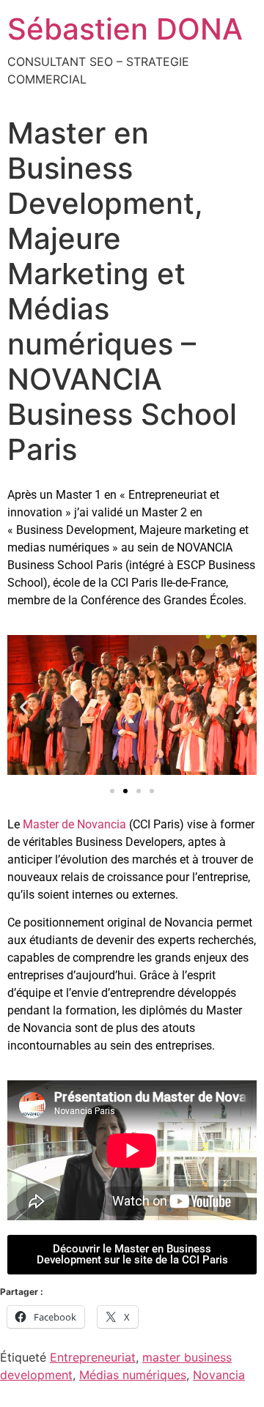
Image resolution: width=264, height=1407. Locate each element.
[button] (24, 707)
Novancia (219, 1374)
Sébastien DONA (125, 29)
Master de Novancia (74, 824)
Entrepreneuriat (93, 1357)
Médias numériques (132, 1374)
